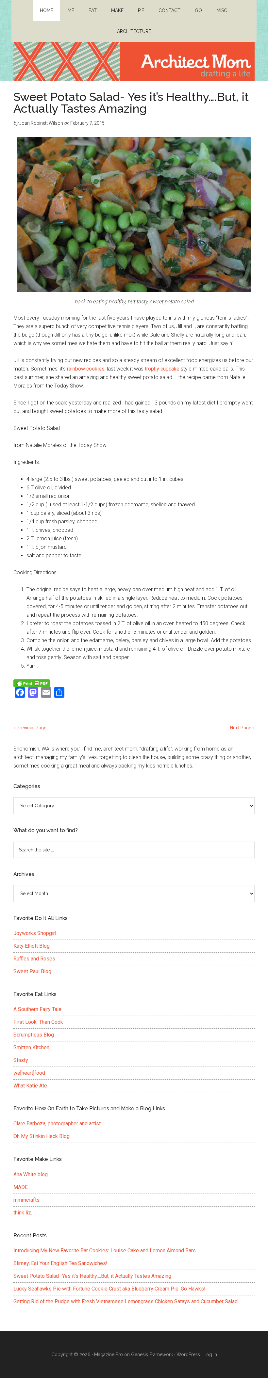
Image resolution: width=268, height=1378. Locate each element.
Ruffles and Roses (34, 959)
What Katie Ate (30, 1086)
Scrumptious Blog (33, 1035)
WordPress (188, 1354)
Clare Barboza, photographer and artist (57, 1123)
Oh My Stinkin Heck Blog (41, 1136)
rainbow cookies (86, 369)
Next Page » (242, 727)
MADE (20, 1187)
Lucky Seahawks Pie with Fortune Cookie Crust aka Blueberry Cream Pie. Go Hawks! (109, 1289)
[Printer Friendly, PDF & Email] (31, 683)
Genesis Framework (152, 1354)
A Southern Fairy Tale (37, 1009)
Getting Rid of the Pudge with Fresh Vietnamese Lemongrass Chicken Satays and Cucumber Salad (125, 1301)
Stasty (20, 1060)
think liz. (22, 1213)
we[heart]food (29, 1073)
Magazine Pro (108, 1354)
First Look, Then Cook (38, 1022)
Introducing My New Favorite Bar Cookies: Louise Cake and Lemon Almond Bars (104, 1250)
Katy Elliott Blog (31, 946)
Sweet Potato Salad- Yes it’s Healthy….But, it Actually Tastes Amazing (131, 102)
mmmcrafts (26, 1200)
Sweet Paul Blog (32, 971)
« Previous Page (29, 727)
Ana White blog (30, 1174)
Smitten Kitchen (31, 1047)
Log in (210, 1354)
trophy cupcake (163, 369)
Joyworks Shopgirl (34, 933)
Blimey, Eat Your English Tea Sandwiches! (60, 1263)
